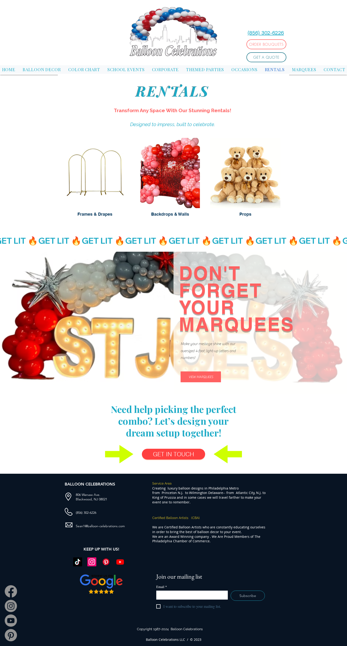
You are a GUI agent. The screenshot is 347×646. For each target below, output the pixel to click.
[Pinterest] (11, 635)
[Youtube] (11, 620)
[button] (275, 11)
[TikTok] (77, 561)
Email (161, 587)
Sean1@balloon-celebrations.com (100, 526)
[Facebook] (11, 591)
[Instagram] (11, 606)
